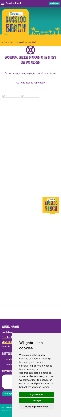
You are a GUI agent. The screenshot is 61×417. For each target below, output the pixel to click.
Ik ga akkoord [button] (36, 394)
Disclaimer (6, 410)
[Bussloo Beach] (15, 23)
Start (34, 42)
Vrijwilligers (8, 341)
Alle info (6, 346)
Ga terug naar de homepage (30, 82)
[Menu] (2, 3)
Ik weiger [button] (36, 400)
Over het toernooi (11, 337)
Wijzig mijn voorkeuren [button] (36, 406)
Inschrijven (54, 3)
